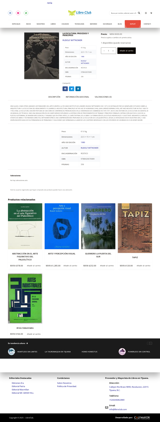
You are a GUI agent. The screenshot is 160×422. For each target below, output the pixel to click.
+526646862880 (117, 399)
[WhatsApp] (26, 13)
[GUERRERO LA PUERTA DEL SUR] (98, 226)
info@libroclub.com (118, 409)
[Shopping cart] (151, 13)
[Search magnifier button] (139, 13)
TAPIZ (135, 257)
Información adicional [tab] (77, 97)
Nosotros (41, 24)
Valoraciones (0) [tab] (103, 97)
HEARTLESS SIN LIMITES (27, 351)
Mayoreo (93, 24)
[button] (65, 88)
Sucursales (107, 24)
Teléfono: (114, 395)
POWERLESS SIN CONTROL (139, 351)
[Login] (146, 13)
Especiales (16, 24)
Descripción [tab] (54, 97)
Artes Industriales (25, 328)
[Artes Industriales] (25, 298)
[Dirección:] (106, 386)
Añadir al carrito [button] (34, 265)
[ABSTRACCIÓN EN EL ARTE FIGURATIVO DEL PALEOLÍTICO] (25, 226)
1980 (82, 57)
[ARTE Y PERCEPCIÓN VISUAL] (62, 226)
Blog (120, 24)
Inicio (28, 24)
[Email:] (106, 407)
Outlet (133, 24)
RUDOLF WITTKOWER (72, 40)
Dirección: (114, 383)
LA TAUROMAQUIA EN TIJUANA (58, 351)
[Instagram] (18, 13)
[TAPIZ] (135, 228)
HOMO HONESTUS (89, 351)
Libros (53, 24)
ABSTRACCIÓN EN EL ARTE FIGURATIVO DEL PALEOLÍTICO (25, 256)
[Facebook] (10, 13)
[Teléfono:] (106, 397)
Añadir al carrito (126, 50)
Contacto (148, 24)
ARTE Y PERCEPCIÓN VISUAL (61, 253)
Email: (112, 405)
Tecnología (79, 24)
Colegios (65, 24)
